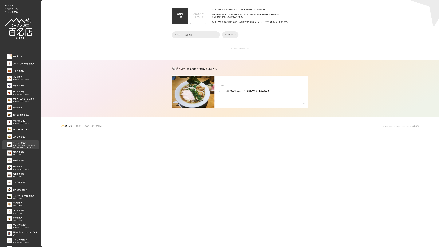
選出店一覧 (180, 15)
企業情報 (78, 126)
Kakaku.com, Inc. (395, 126)
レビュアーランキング (198, 15)
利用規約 (86, 126)
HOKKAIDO (16, 145)
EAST (21, 80)
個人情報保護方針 (96, 126)
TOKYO (15, 80)
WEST (27, 80)
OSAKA (20, 147)
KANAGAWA (31, 145)
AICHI (14, 147)
